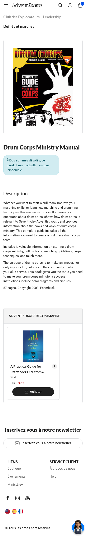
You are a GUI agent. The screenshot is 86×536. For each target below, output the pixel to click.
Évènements (16, 476)
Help (53, 476)
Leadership (52, 16)
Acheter (36, 392)
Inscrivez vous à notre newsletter (46, 443)
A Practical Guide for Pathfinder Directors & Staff (27, 371)
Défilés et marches (18, 26)
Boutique (14, 468)
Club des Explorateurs (21, 16)
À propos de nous (62, 468)
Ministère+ (15, 484)
